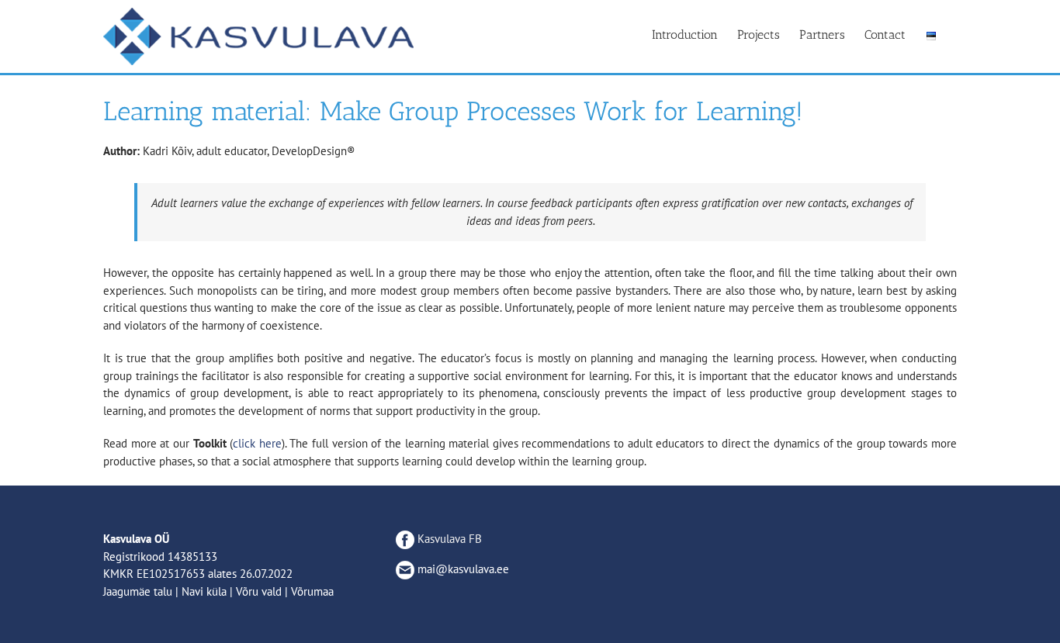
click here (257, 443)
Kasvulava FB (448, 538)
